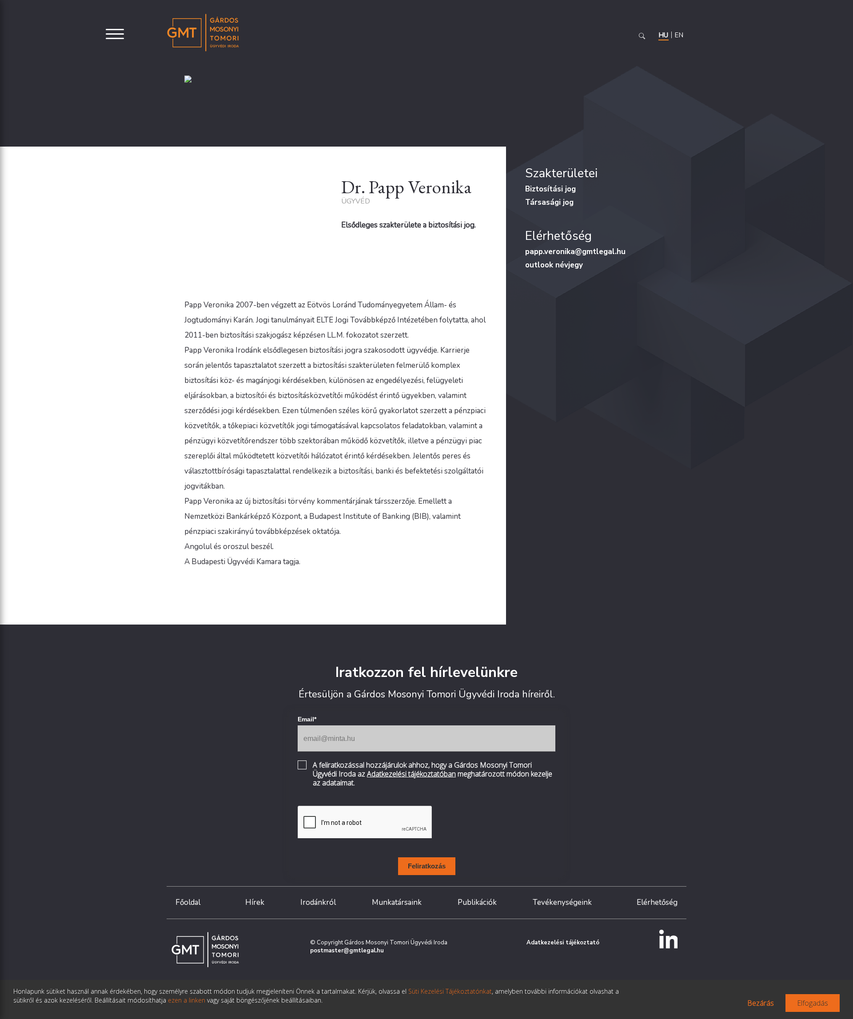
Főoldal (187, 902)
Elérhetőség (657, 902)
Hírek (254, 902)
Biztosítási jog (550, 189)
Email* (307, 719)
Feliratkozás (427, 866)
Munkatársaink (397, 902)
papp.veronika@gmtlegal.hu (575, 252)
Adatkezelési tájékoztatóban (411, 774)
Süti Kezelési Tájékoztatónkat (450, 991)
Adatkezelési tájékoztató (562, 943)
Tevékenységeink (562, 902)
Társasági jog (549, 202)
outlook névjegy (554, 265)
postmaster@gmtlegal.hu (347, 951)
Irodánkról (318, 902)
